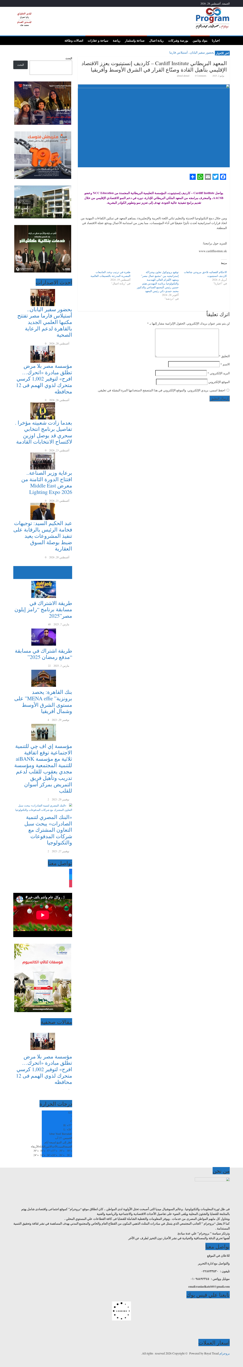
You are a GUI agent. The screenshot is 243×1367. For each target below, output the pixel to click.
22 (49, 665)
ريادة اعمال (156, 40)
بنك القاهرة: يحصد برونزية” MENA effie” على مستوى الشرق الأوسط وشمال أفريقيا (43, 701)
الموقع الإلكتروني (219, 382)
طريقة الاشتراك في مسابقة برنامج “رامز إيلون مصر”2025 (43, 609)
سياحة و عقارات (98, 40)
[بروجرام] (226, 40)
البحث (68, 58)
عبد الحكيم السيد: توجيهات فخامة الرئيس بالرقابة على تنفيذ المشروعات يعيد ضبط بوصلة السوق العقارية (42, 535)
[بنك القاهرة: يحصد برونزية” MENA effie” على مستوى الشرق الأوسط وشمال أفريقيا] (42, 670)
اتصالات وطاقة (74, 40)
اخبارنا (216, 40)
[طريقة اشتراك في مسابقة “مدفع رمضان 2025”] (42, 628)
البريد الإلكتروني (218, 373)
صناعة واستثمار (135, 40)
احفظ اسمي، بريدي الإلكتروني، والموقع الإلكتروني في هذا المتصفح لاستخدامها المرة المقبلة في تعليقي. (161, 390)
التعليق (224, 356)
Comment (65, 576)
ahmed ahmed (183, 75)
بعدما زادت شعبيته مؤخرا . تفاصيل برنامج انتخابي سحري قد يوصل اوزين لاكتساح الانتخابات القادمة (43, 432)
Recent (68, 572)
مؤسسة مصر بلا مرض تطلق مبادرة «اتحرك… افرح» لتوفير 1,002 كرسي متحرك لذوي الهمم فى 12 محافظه (44, 378)
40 (49, 624)
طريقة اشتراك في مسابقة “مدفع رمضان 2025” (43, 654)
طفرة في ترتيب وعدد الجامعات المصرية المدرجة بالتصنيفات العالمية (110, 274)
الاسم (225, 364)
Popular (68, 568)
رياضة (116, 40)
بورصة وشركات (178, 40)
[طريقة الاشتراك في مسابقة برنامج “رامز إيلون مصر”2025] (42, 581)
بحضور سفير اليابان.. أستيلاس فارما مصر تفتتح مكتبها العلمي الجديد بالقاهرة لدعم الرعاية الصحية (44, 322)
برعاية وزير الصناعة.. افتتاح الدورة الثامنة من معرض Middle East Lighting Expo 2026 (46, 482)
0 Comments (200, 75)
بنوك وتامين (200, 40)
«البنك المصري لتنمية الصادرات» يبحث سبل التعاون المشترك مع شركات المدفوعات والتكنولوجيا (48, 829)
